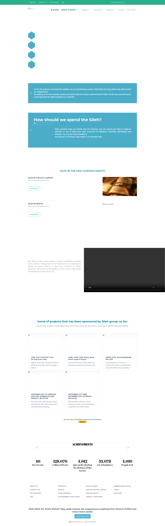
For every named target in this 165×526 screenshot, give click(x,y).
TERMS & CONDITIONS (94, 497)
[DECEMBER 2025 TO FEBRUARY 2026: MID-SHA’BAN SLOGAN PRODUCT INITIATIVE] (45, 381)
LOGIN (116, 490)
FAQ (63, 2)
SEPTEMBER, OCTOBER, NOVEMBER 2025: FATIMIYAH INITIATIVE (79, 396)
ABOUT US (34, 486)
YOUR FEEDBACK (64, 493)
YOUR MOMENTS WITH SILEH (69, 497)
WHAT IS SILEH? (68, 10)
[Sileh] (30, 8)
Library (85, 10)
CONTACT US (35, 490)
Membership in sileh (82, 516)
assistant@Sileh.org (117, 2)
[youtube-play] (129, 2)
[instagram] (126, 2)
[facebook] (135, 2)
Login (121, 10)
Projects (98, 10)
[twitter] (132, 2)
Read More (34, 188)
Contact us (43, 2)
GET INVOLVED (35, 493)
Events (109, 10)
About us (33, 2)
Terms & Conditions (90, 522)
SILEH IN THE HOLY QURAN (96, 490)
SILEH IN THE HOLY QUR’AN (40, 178)
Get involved (54, 2)
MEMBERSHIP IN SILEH (122, 486)
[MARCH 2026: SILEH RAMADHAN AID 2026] (120, 344)
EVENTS (61, 490)
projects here (93, 134)
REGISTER (118, 493)
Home (56, 10)
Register (131, 10)
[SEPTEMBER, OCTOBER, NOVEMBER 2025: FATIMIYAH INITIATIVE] (82, 381)
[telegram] (114, 497)
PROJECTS (62, 486)
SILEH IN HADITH (35, 204)
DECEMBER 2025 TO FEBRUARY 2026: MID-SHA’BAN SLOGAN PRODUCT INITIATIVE (43, 396)
